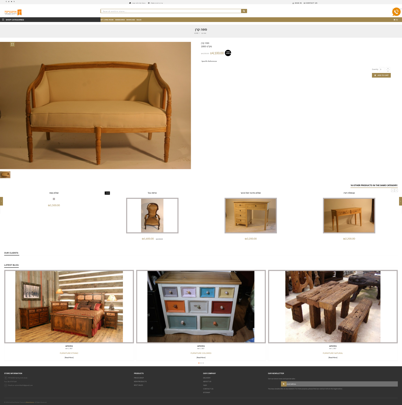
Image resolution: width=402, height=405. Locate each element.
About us (207, 381)
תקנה (205, 385)
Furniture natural (333, 353)
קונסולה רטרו (349, 193)
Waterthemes (30, 402)
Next (394, 189)
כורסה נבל (152, 193)
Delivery (207, 378)
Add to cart (381, 75)
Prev (391, 189)
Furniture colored (201, 353)
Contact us (311, 3)
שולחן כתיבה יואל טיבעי (251, 193)
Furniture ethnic (69, 353)
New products (140, 381)
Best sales (138, 385)
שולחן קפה (54, 193)
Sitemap (206, 392)
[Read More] (69, 357)
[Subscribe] (284, 384)
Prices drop (139, 378)
